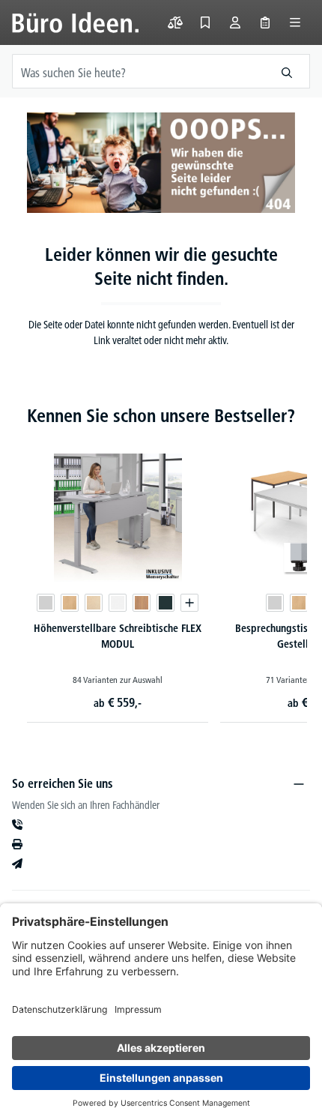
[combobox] (138, 71)
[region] (161, 568)
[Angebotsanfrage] (265, 22)
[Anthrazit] (165, 603)
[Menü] (295, 22)
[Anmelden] (235, 22)
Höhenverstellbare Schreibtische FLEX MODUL (117, 636)
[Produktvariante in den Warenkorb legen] (189, 603)
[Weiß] (118, 603)
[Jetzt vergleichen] (175, 22)
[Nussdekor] (142, 603)
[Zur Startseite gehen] (75, 22)
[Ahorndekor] (94, 603)
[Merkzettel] (205, 22)
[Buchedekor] (70, 603)
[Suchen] (287, 71)
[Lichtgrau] (46, 603)
